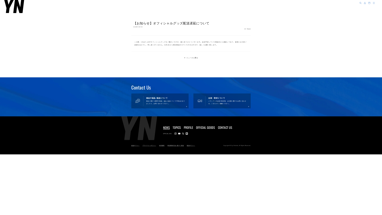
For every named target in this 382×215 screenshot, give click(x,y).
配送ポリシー (191, 145)
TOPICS (177, 127)
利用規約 (162, 145)
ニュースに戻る (192, 58)
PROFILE (188, 127)
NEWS (166, 127)
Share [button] (249, 29)
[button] (360, 3)
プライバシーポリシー (149, 145)
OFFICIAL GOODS (205, 127)
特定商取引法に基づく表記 (176, 145)
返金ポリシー (135, 145)
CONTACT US (225, 127)
